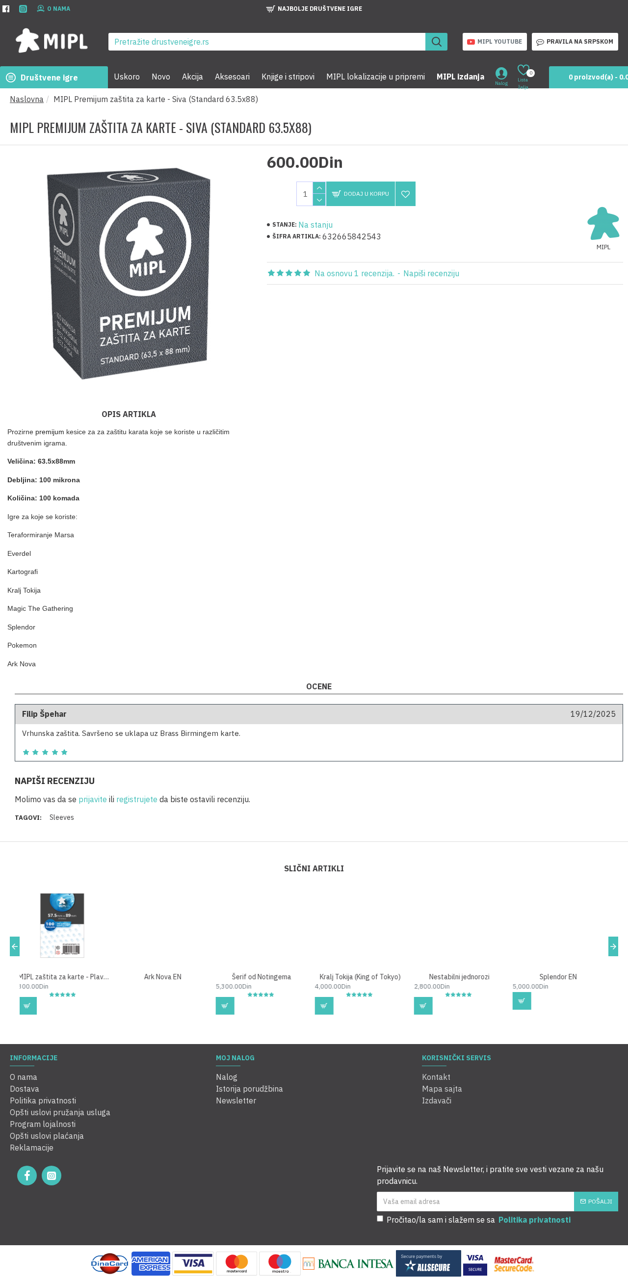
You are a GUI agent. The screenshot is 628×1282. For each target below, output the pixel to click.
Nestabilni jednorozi (365, 976)
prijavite (92, 799)
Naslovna (27, 99)
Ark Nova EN (68, 976)
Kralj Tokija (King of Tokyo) (265, 976)
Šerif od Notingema (167, 976)
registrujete (136, 799)
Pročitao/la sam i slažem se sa (479, 1220)
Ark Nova (562, 976)
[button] (15, 946)
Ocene (319, 686)
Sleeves (62, 817)
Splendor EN (463, 976)
